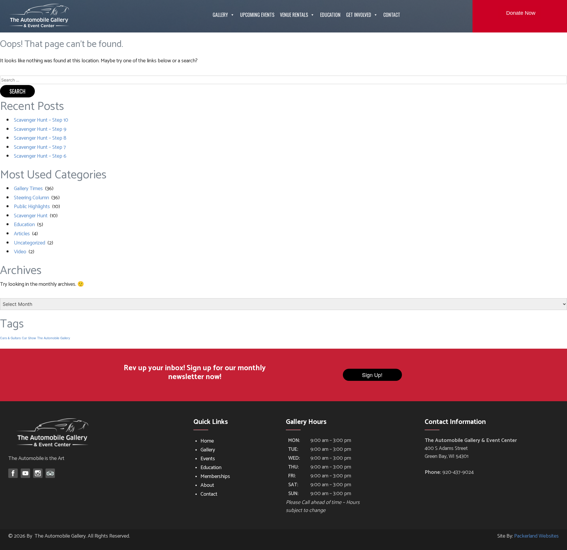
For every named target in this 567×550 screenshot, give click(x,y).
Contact (391, 14)
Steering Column (31, 197)
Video (20, 251)
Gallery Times (28, 188)
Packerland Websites (536, 536)
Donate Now (520, 13)
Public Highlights (32, 206)
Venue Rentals (294, 14)
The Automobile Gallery (53, 338)
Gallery (220, 14)
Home (207, 441)
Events (208, 458)
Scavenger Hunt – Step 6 (40, 156)
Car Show (29, 338)
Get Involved (358, 14)
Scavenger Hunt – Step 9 (40, 129)
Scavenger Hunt (31, 215)
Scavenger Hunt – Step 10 (41, 120)
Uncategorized (29, 243)
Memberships (215, 476)
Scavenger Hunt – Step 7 (40, 147)
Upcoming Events (257, 14)
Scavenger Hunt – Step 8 (40, 138)
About (207, 485)
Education (330, 14)
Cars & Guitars (10, 338)
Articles (22, 233)
